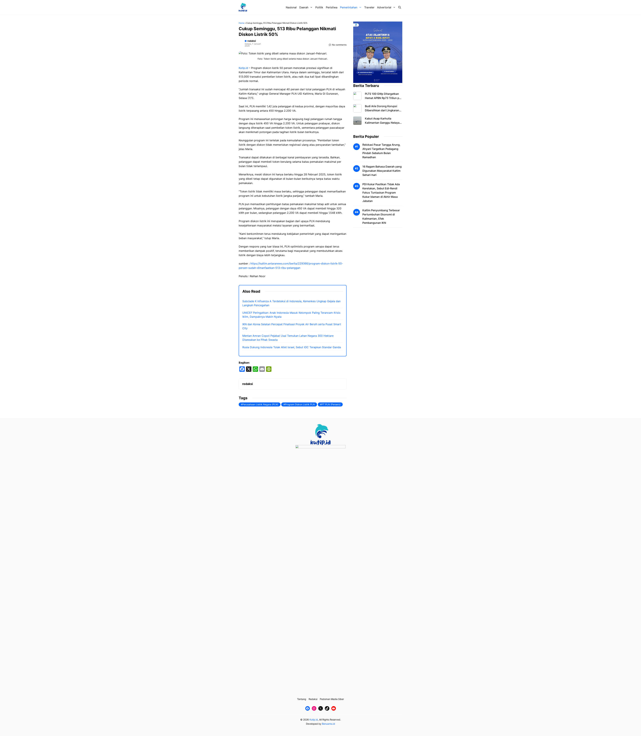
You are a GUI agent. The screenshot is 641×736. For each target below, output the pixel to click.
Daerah (303, 7)
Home (241, 23)
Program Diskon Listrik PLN (300, 404)
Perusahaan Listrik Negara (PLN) (260, 404)
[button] (399, 7)
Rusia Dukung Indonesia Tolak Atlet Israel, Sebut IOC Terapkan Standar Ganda (291, 347)
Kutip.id (243, 68)
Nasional (291, 7)
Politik (319, 7)
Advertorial (384, 7)
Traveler (369, 7)
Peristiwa (331, 7)
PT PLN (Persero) (331, 404)
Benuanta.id (328, 723)
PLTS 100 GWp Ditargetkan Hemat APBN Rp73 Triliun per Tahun (383, 98)
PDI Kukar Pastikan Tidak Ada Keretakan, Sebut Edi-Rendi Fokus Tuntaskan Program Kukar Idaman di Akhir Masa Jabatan (381, 193)
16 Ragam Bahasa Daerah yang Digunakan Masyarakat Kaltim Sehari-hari (382, 171)
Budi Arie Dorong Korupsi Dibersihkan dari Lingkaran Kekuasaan (382, 110)
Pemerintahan (348, 7)
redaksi (251, 40)
